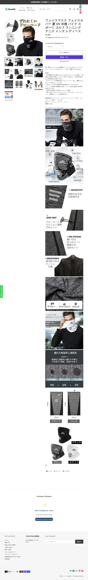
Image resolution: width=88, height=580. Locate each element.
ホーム (7, 540)
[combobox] (55, 9)
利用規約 (7, 559)
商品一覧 (7, 542)
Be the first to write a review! (44, 519)
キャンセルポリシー (10, 552)
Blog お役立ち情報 (10, 545)
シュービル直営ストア (68, 576)
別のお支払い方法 (64, 61)
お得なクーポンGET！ (1, 291)
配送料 (50, 37)
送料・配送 (8, 549)
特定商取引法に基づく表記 (12, 556)
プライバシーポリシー (11, 554)
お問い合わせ (8, 547)
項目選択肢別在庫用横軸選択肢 (55, 43)
